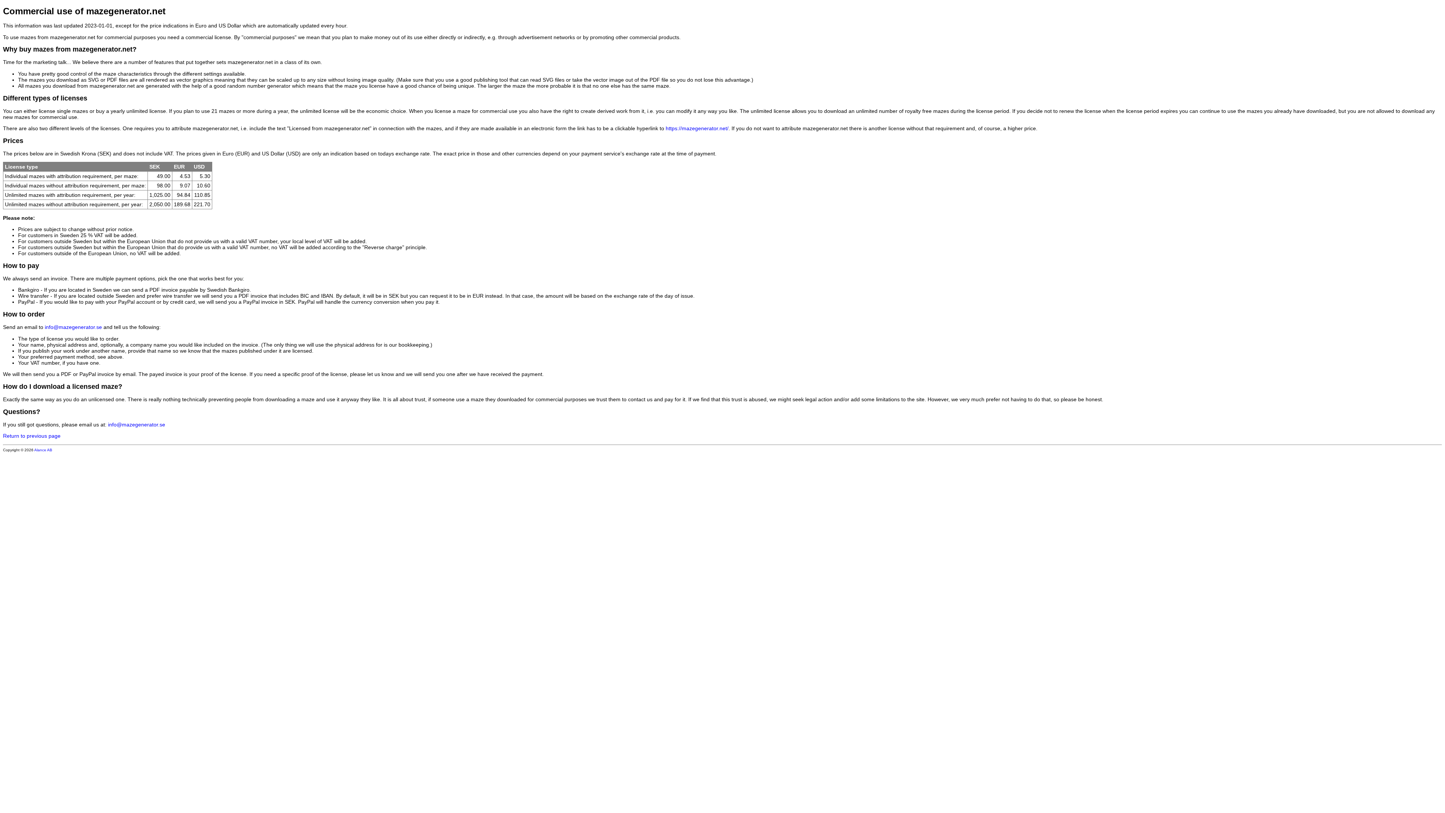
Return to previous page (32, 436)
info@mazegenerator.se (73, 327)
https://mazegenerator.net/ (697, 128)
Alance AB (43, 450)
